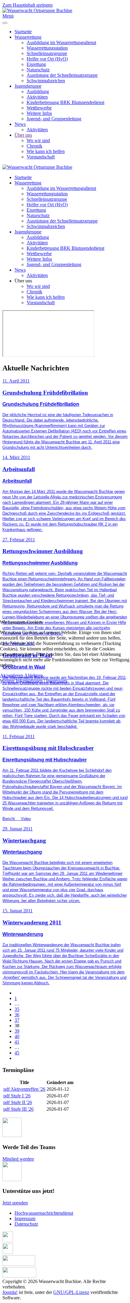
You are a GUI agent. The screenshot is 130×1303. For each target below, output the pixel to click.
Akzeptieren (11, 675)
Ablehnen (33, 675)
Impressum (56, 680)
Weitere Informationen (21, 680)
